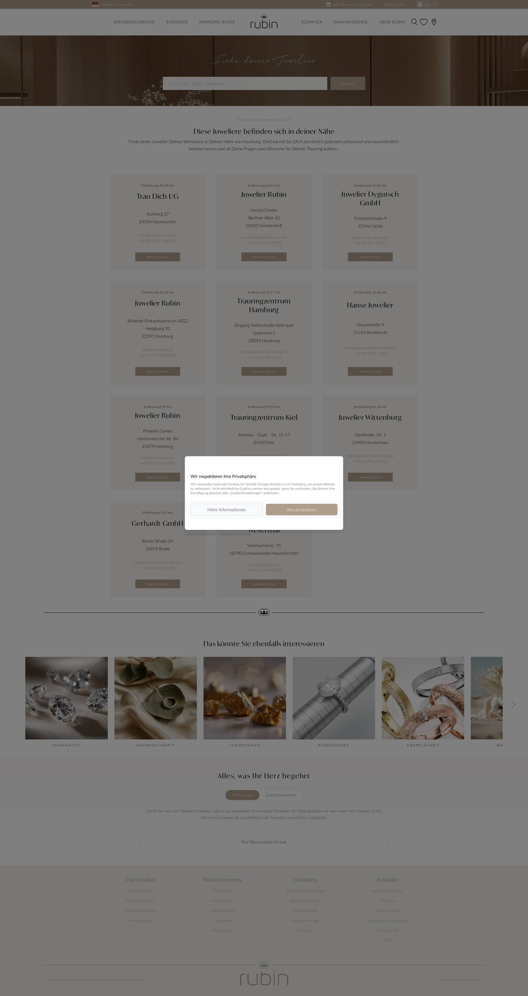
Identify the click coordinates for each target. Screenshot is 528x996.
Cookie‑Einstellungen (234, 533)
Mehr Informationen (226, 509)
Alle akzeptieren (302, 509)
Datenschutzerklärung (200, 533)
